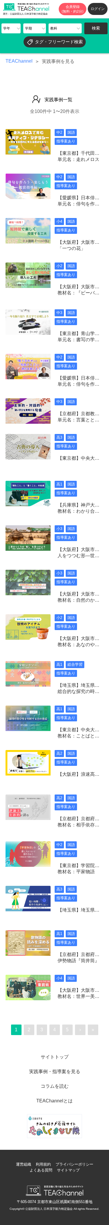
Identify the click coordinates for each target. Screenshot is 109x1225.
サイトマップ (68, 1170)
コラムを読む (55, 1086)
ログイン (98, 9)
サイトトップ (55, 1056)
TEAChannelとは (54, 1100)
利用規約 (43, 1164)
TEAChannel (19, 61)
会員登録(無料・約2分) (72, 9)
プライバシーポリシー (74, 1164)
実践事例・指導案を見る (54, 1071)
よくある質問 (41, 1170)
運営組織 (23, 1164)
